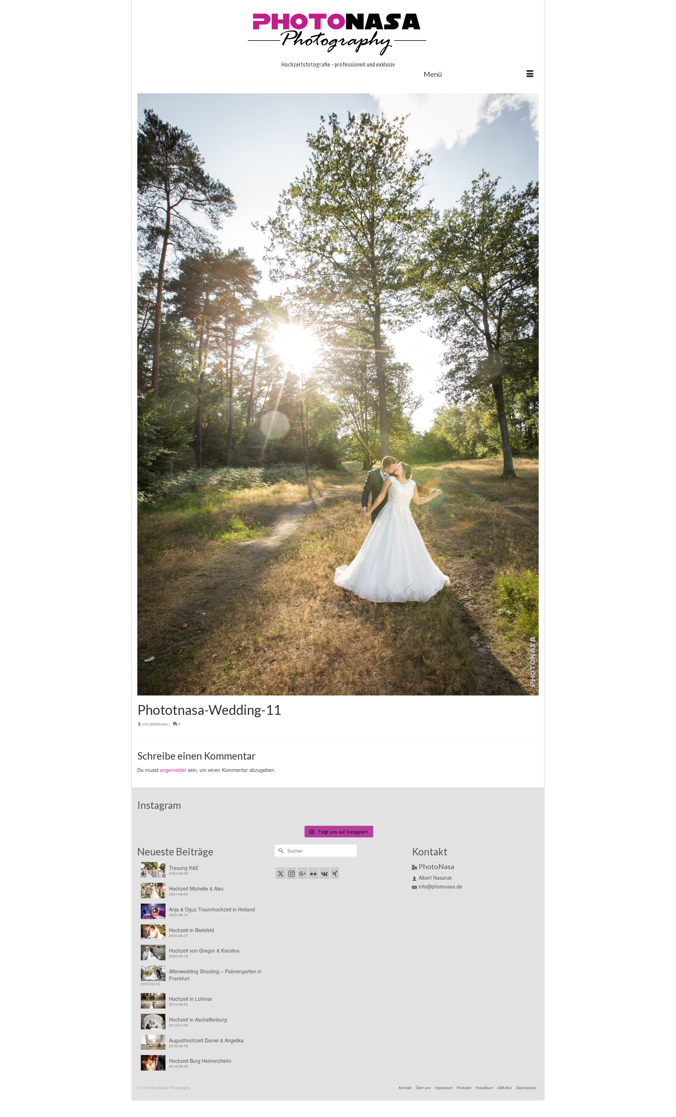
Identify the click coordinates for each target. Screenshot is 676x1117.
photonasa (159, 723)
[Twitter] (281, 873)
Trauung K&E (184, 867)
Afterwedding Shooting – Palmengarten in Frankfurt (215, 975)
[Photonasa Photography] (338, 32)
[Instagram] (291, 873)
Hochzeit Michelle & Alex (196, 888)
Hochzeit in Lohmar (190, 998)
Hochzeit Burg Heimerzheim (200, 1060)
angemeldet (173, 769)
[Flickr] (313, 873)
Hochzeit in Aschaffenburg (198, 1019)
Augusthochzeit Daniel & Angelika (206, 1040)
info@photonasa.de (440, 886)
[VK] (324, 873)
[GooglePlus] (302, 873)
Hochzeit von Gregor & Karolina (204, 950)
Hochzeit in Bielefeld (191, 930)
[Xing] (335, 873)
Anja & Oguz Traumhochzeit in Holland (212, 909)
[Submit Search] (280, 850)
